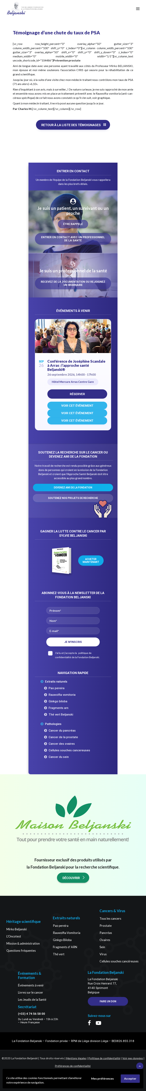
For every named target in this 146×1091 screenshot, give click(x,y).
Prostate (106, 925)
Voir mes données (132, 1058)
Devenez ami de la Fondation (73, 487)
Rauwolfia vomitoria (62, 694)
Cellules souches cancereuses (69, 750)
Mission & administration (23, 943)
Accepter (130, 1078)
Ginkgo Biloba (62, 940)
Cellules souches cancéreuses (119, 961)
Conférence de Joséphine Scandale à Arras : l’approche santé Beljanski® (76, 365)
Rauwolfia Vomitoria (66, 933)
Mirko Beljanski (16, 929)
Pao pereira (56, 688)
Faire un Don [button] (108, 1001)
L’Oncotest (13, 936)
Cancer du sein (59, 757)
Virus (103, 954)
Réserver (77, 394)
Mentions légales (76, 1058)
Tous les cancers (110, 918)
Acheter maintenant (91, 560)
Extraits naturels (56, 681)
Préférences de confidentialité (73, 1065)
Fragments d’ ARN (65, 947)
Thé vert (58, 954)
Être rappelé (73, 224)
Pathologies (53, 724)
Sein (102, 947)
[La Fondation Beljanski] (16, 9)
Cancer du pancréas (62, 730)
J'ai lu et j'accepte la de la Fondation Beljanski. (77, 655)
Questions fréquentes (21, 950)
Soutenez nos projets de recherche (73, 498)
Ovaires (105, 940)
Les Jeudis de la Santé (32, 999)
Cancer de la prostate (63, 737)
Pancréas (106, 933)
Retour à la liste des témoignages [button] (71, 125)
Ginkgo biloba (58, 701)
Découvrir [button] (71, 878)
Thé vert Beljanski (61, 714)
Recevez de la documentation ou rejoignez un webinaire (73, 283)
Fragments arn (58, 708)
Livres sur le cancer (30, 992)
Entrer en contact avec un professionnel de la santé (73, 239)
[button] (138, 8)
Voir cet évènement (77, 405)
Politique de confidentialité (104, 1058)
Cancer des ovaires (62, 743)
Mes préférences (102, 1078)
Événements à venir (31, 985)
